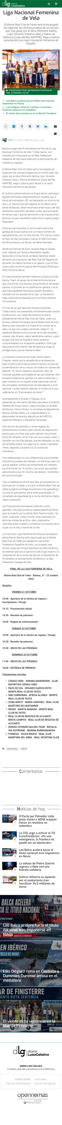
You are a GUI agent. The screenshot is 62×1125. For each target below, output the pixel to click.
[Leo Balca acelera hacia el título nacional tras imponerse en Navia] (9, 852)
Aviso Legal (40, 1079)
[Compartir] (5, 126)
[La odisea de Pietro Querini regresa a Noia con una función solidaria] (9, 866)
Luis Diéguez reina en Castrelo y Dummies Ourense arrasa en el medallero (27, 108)
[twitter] (33, 1061)
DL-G (11, 140)
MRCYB (23, 749)
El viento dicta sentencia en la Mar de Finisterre (31, 113)
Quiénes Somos (23, 1079)
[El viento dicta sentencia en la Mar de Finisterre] (31, 1010)
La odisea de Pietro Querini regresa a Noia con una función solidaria (36, 867)
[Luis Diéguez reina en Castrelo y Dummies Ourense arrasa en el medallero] (31, 964)
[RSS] (38, 1061)
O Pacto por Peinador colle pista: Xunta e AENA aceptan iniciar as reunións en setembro (38, 821)
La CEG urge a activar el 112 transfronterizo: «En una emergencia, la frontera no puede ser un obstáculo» (37, 837)
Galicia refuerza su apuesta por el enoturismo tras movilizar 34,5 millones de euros (37, 881)
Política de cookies (44, 1083)
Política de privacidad (18, 1083)
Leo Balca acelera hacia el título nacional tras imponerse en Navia (39, 853)
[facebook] (28, 1061)
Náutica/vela (12, 749)
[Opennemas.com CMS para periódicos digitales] (33, 1098)
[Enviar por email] (55, 126)
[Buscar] (49, 3)
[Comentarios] (55, 133)
